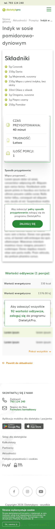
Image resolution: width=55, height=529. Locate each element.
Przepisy (33, 20)
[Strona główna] (11, 9)
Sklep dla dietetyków (14, 436)
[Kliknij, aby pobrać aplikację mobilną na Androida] (13, 426)
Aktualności (20, 20)
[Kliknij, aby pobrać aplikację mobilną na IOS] (35, 426)
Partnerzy (7, 447)
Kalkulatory (9, 442)
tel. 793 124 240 (14, 3)
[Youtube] (41, 492)
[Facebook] (14, 492)
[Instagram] (27, 492)
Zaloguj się (27, 224)
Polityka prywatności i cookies (20, 458)
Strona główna (6, 20)
